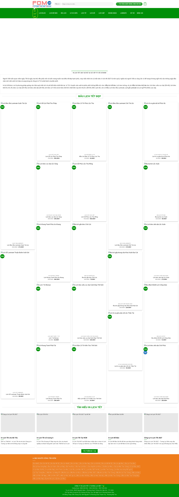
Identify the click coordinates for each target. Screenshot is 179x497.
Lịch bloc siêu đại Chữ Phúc (161, 398)
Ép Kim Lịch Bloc (60, 478)
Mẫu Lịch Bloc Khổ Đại (83, 475)
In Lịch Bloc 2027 (135, 466)
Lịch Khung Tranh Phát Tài (54, 398)
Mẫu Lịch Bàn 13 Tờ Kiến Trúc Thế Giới (89, 398)
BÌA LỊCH (63, 13)
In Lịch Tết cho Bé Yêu (9, 438)
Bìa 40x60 (36, 463)
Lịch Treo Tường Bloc (39, 472)
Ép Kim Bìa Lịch (49, 478)
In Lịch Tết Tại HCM (80, 438)
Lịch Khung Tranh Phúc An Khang (54, 277)
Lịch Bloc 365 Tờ (80, 469)
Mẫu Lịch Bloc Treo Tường (112, 475)
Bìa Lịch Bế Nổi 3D (107, 463)
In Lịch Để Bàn (113, 438)
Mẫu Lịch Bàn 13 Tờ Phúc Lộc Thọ (89, 156)
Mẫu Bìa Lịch (65, 472)
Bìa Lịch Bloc (74, 463)
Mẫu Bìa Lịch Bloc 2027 (89, 472)
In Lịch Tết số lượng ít (45, 438)
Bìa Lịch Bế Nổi (95, 463)
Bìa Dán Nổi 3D (55, 463)
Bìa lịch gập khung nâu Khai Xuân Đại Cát (125, 305)
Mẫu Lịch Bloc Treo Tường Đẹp (130, 475)
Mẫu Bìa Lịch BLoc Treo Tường (106, 472)
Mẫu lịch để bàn (110, 85)
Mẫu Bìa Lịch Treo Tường (123, 472)
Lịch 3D (72, 469)
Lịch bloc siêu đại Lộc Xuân (161, 277)
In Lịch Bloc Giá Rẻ (38, 469)
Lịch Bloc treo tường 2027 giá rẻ (123, 469)
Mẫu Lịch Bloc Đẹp (38, 478)
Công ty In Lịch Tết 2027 (153, 438)
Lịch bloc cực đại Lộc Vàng (54, 217)
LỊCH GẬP (102, 13)
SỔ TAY (132, 13)
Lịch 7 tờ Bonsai (53, 338)
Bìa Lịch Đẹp (61, 466)
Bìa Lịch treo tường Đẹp (39, 466)
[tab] (89, 73)
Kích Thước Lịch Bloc (62, 469)
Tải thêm (89, 451)
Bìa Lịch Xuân (52, 466)
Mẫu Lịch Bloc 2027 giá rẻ (68, 475)
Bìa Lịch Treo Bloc (130, 463)
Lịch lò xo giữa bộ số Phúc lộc (161, 156)
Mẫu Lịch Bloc (136, 472)
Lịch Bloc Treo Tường (107, 469)
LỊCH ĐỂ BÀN (53, 13)
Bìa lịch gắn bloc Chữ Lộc (89, 277)
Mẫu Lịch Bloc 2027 (53, 475)
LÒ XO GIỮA (74, 13)
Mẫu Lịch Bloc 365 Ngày (39, 475)
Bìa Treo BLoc (70, 466)
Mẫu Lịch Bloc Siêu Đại (97, 475)
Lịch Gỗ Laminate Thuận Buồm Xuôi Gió (18, 394)
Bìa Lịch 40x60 (65, 463)
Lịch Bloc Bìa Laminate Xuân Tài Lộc (18, 245)
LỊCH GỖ (92, 13)
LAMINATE (123, 13)
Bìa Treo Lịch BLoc (81, 466)
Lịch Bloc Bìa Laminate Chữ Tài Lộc (125, 245)
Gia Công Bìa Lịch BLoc (94, 466)
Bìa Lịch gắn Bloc (118, 463)
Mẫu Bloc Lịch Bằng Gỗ (53, 472)
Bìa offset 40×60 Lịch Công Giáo (161, 338)
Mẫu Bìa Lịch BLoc (75, 472)
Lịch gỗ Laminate (131, 88)
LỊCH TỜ (83, 13)
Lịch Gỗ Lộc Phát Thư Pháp (53, 156)
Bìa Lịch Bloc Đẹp (85, 463)
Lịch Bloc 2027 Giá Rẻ (93, 469)
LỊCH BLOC (42, 13)
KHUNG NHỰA (112, 13)
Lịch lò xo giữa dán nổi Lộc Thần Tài (125, 366)
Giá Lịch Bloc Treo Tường (121, 466)
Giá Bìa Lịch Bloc (107, 466)
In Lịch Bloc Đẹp (49, 469)
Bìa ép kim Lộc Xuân (161, 217)
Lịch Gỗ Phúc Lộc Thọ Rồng (89, 217)
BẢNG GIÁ (140, 13)
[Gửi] (111, 4)
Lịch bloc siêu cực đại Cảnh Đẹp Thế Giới (89, 338)
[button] (145, 4)
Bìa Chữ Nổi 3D (44, 463)
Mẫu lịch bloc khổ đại (139, 85)
